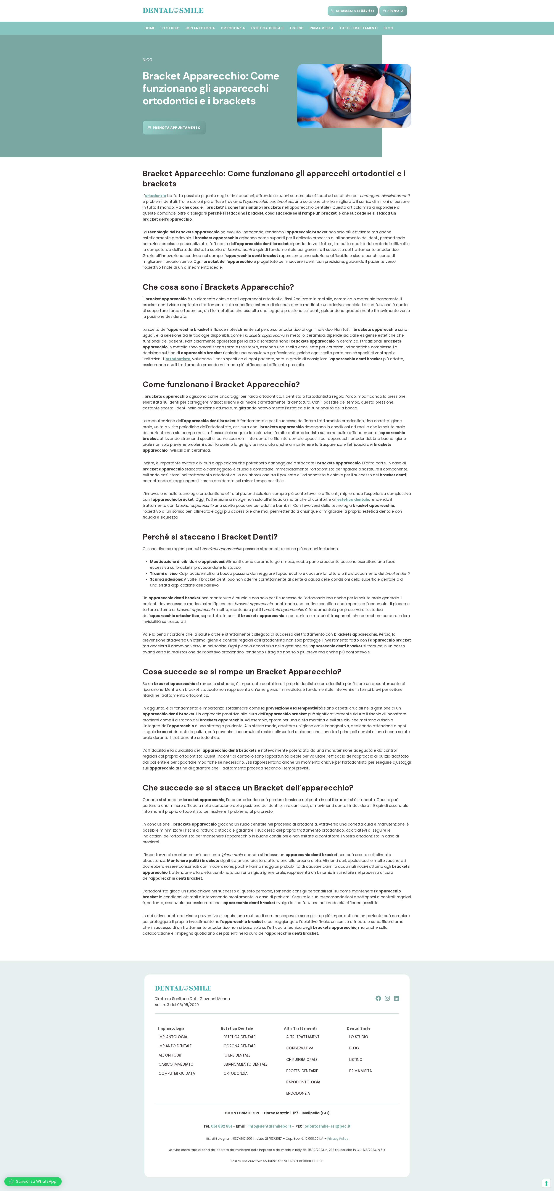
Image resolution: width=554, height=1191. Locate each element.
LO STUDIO (170, 28)
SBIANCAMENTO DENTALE (245, 1064)
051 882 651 (221, 1126)
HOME (150, 28)
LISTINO (297, 28)
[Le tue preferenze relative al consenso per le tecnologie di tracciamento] (546, 1183)
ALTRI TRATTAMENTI (303, 1036)
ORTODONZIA (233, 28)
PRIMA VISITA (321, 28)
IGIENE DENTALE (237, 1055)
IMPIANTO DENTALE (175, 1046)
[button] (33, 1181)
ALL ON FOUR (170, 1055)
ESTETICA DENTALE (267, 28)
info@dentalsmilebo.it (269, 1126)
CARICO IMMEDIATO (176, 1064)
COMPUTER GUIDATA (177, 1073)
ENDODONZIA (298, 1093)
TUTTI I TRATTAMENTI (358, 28)
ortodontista (178, 359)
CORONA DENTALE (239, 1046)
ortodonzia (155, 195)
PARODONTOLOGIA (303, 1082)
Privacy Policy (337, 1138)
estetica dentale (353, 499)
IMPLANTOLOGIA (200, 28)
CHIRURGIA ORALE (301, 1059)
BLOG (388, 28)
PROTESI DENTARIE (302, 1070)
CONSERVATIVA (299, 1048)
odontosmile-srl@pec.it (327, 1126)
